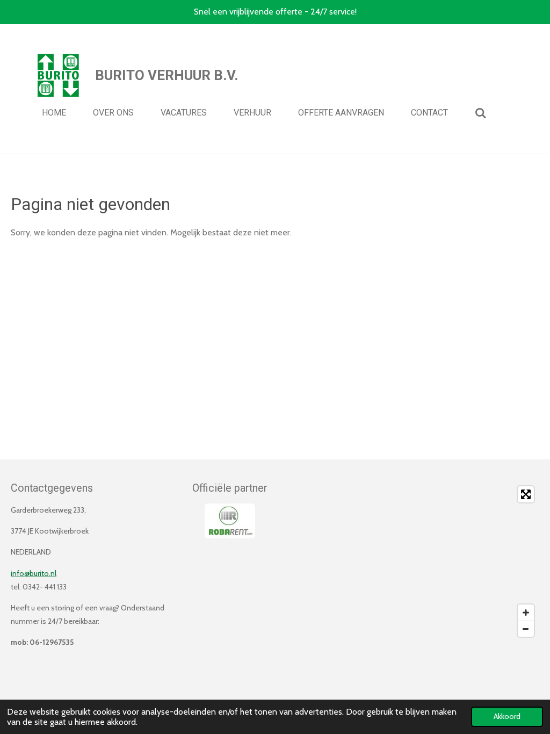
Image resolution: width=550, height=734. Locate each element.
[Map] (410, 561)
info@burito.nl (33, 573)
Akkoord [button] (507, 716)
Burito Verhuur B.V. (166, 75)
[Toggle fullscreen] (526, 494)
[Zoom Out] (526, 629)
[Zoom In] (526, 613)
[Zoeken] (480, 113)
